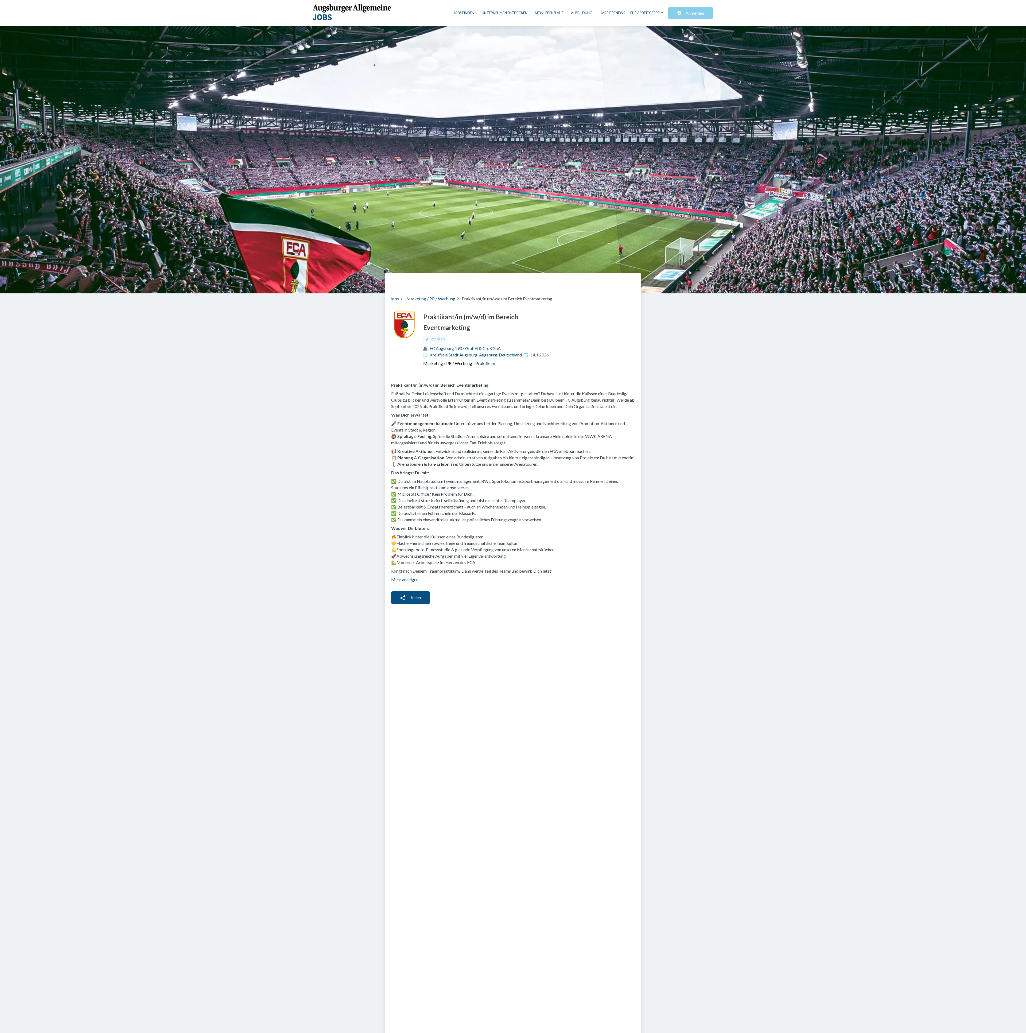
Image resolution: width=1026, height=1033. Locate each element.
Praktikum (485, 363)
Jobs (394, 298)
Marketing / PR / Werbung (430, 298)
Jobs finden (463, 13)
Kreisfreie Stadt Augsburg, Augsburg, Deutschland (476, 354)
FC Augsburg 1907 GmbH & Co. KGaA (465, 348)
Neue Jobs (592, 281)
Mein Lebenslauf (549, 13)
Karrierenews (612, 13)
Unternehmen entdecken (504, 13)
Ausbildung (581, 13)
